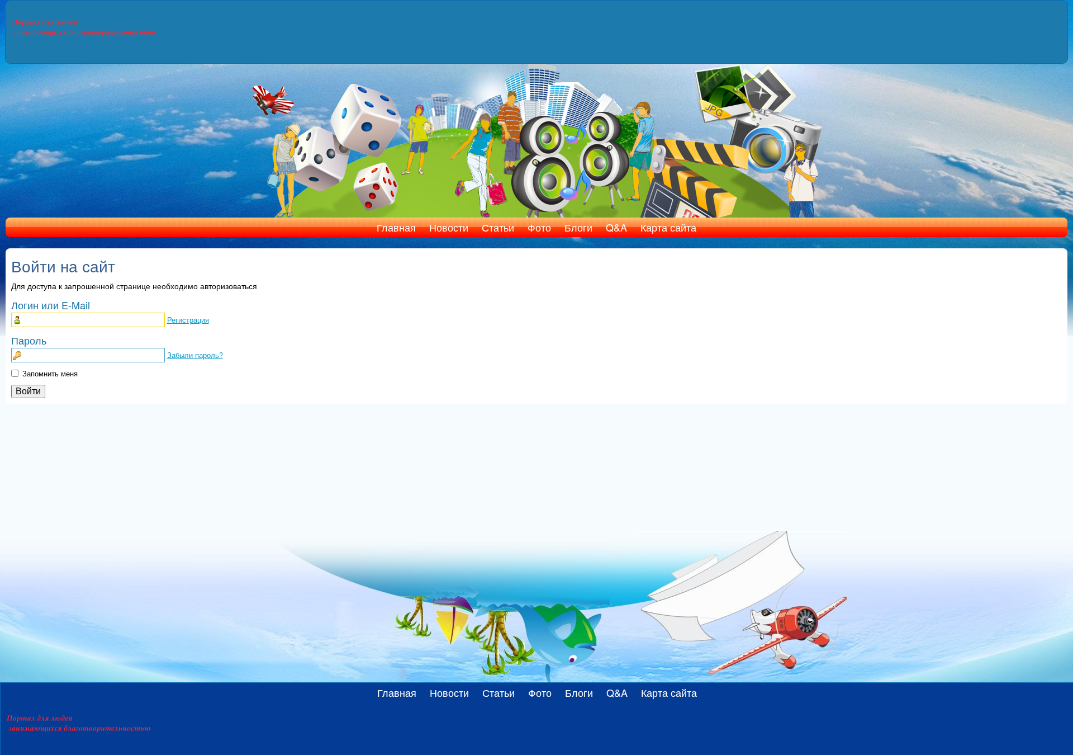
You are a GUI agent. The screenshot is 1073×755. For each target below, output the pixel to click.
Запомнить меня (50, 373)
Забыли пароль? (195, 355)
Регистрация (188, 319)
